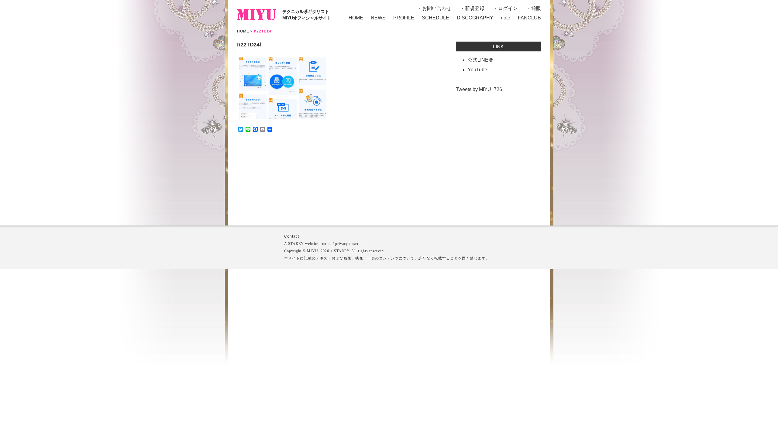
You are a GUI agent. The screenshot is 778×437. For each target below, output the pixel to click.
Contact (291, 236)
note (505, 17)
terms (327, 244)
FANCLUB (529, 17)
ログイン (508, 8)
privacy (341, 244)
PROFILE (403, 17)
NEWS (378, 17)
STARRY (296, 244)
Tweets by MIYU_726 (479, 89)
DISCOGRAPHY (475, 17)
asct (355, 244)
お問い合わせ (436, 8)
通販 (536, 8)
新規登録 (474, 8)
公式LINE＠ (480, 60)
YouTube (477, 69)
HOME (356, 17)
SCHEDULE (435, 17)
